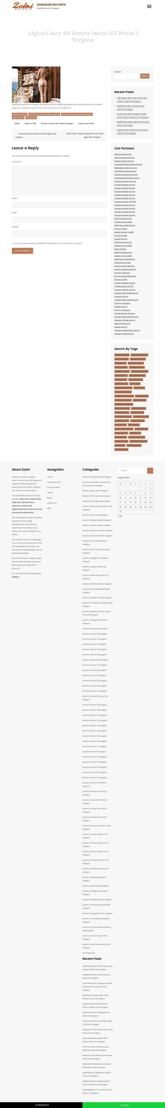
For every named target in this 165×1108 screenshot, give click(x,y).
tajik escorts (135, 433)
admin (17, 123)
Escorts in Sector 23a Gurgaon (95, 660)
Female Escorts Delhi (123, 222)
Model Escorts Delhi (122, 262)
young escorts (121, 449)
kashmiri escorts (122, 408)
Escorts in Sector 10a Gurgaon (95, 628)
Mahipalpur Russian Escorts (125, 168)
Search (117, 72)
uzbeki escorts (121, 441)
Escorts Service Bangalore (125, 276)
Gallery (50, 492)
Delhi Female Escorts (123, 218)
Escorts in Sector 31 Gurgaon (94, 675)
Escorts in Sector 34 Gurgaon (94, 686)
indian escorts (142, 396)
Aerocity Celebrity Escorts (125, 269)
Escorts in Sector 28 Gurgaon (94, 670)
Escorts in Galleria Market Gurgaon (96, 520)
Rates (49, 498)
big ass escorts (121, 359)
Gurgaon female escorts (124, 290)
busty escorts (121, 367)
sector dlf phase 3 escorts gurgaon (77, 114)
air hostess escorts (139, 355)
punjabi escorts (121, 421)
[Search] (150, 471)
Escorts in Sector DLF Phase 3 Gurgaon (57, 123)
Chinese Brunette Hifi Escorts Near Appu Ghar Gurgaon (35, 135)
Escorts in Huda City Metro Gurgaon (97, 536)
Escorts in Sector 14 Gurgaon (94, 639)
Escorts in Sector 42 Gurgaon (94, 720)
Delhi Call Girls (120, 249)
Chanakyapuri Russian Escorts (126, 178)
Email (15, 212)
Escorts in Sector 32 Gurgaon (94, 680)
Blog (49, 508)
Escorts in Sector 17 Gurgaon (94, 644)
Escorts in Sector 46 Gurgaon (94, 741)
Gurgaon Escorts (121, 296)
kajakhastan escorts (123, 404)
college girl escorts (139, 371)
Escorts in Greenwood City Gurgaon (97, 530)
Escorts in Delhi (120, 229)
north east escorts (123, 416)
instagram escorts (123, 400)
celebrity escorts (137, 367)
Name (15, 198)
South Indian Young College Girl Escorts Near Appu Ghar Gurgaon (85, 135)
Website (15, 227)
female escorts (135, 379)
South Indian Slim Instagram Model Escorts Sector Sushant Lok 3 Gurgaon (97, 986)
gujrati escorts (121, 384)
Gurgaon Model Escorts (124, 334)
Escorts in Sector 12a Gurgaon (94, 634)
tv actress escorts (136, 437)
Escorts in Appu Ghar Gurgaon (95, 491)
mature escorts (138, 408)
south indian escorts (124, 429)
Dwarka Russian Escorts (124, 161)
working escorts (134, 445)
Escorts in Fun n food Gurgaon (95, 515)
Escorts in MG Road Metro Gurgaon (97, 584)
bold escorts (120, 363)
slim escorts (134, 425)
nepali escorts (137, 412)
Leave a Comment (86, 123)
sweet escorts (121, 433)
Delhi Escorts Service (123, 242)
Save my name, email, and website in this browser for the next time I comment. (48, 243)
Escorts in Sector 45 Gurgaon (94, 736)
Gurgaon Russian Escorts (124, 185)
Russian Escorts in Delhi (124, 232)
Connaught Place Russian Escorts (128, 164)
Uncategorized (88, 953)
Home (49, 477)
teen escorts (120, 437)
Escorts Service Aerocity (124, 266)
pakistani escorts (141, 416)
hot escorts (139, 388)
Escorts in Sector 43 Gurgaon (94, 725)
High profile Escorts (122, 323)
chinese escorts (122, 371)
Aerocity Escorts (54, 482)
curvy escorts (121, 375)
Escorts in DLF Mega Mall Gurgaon (96, 501)
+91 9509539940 (42, 1105)
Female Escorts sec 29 (123, 286)
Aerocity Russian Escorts (124, 157)
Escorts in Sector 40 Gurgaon (94, 715)
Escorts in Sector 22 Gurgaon (94, 649)
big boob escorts (138, 359)
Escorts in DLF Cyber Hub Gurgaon (96, 496)
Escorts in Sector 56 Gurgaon (94, 772)
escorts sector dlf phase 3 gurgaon (44, 114)
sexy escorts (18, 117)
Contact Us (52, 503)
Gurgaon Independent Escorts (127, 330)
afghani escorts (19, 114)
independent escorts (124, 396)
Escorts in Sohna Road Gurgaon (95, 886)
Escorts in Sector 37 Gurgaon (94, 691)
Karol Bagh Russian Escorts (125, 171)
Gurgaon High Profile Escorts (126, 293)
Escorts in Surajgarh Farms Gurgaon (97, 913)
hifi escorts (135, 384)
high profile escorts (123, 388)
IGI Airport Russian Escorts (125, 181)
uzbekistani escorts (138, 441)
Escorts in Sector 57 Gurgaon (94, 777)
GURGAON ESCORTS (51, 5)
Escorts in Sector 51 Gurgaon (94, 751)
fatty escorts (120, 379)
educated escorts (137, 375)
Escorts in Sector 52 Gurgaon (94, 757)
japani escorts (140, 400)
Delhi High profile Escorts (124, 225)
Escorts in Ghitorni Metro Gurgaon (96, 525)
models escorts (121, 412)
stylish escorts (141, 429)
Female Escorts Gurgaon (124, 313)
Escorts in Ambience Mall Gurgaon (96, 477)
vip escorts (31, 117)
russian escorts (137, 421)
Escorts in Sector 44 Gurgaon (94, 731)
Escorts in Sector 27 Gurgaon (94, 665)
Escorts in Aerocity (122, 273)
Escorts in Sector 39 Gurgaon (94, 710)
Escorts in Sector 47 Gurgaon (94, 746)
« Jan (120, 516)
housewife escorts (123, 392)
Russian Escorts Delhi (123, 246)
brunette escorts (136, 363)
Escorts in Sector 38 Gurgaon (94, 705)
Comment (17, 162)
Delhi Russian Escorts (123, 154)
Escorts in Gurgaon (122, 303)
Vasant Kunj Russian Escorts (126, 174)
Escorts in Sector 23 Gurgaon (94, 654)
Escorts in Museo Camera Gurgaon (97, 597)
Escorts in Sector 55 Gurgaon (94, 767)
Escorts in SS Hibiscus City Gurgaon (97, 899)
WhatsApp (124, 1105)
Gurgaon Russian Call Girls (125, 202)
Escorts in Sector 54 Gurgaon (94, 762)
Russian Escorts (120, 239)
